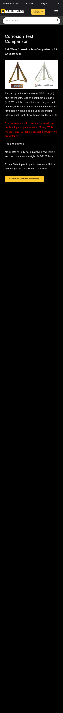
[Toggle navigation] (56, 12)
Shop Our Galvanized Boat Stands (24, 179)
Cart (57, 3)
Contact (30, 3)
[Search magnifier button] (57, 21)
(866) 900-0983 (11, 3)
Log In (44, 3)
